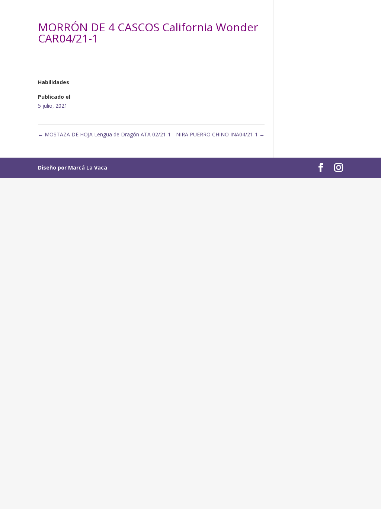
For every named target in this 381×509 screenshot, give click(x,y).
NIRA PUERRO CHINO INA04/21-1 (220, 134)
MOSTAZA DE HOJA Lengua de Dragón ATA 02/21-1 (104, 134)
